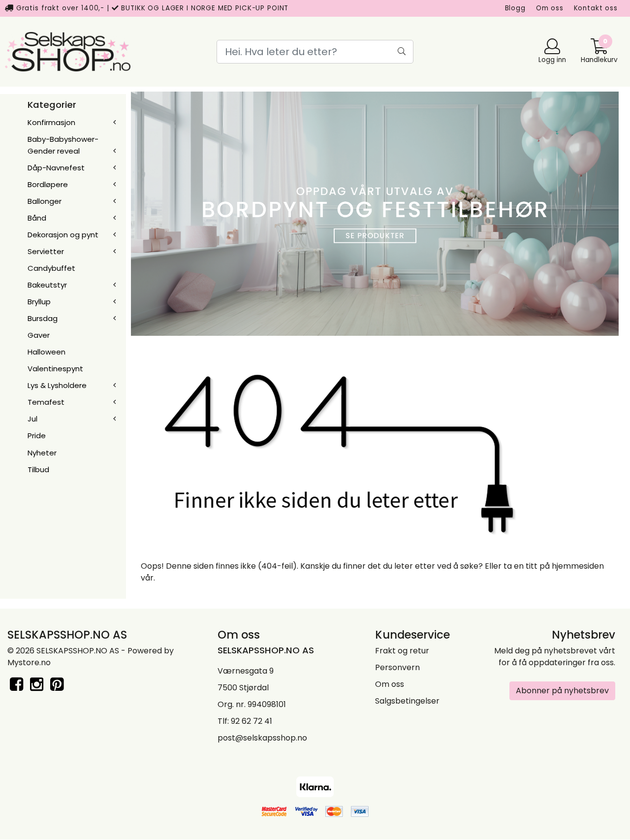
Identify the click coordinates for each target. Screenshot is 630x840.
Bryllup (39, 301)
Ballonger (45, 201)
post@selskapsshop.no (262, 737)
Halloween (46, 352)
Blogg (515, 8)
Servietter (46, 251)
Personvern (397, 667)
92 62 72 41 (251, 721)
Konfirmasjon (51, 122)
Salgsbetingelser (407, 701)
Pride (37, 435)
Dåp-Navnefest (56, 167)
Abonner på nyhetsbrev (562, 690)
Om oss (550, 8)
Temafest (46, 402)
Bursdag (43, 318)
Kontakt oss (596, 8)
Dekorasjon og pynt (63, 234)
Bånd (37, 218)
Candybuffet (51, 268)
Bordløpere (48, 184)
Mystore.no (29, 662)
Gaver (39, 335)
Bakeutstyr (47, 285)
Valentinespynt (55, 368)
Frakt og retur (402, 650)
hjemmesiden (578, 566)
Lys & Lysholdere (57, 385)
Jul (32, 419)
